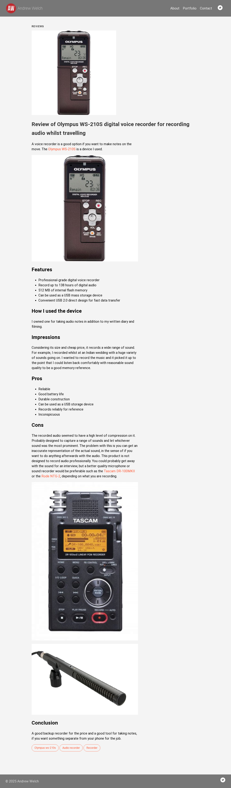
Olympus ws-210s (45, 747)
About (174, 8)
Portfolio (190, 8)
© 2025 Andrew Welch (22, 781)
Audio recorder (71, 747)
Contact (206, 8)
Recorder (91, 747)
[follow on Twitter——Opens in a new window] (221, 8)
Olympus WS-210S (62, 149)
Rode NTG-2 (50, 476)
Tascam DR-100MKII (119, 471)
